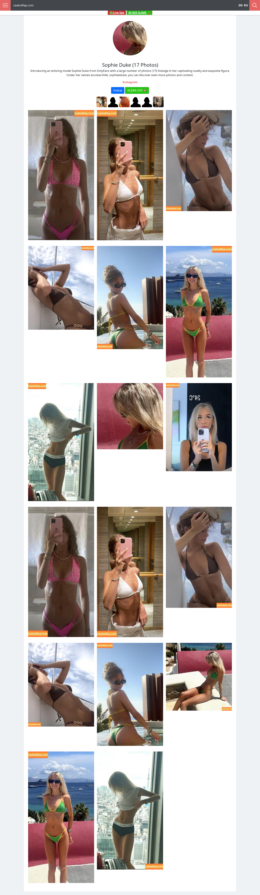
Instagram (130, 82)
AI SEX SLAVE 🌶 (139, 13)
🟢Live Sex (116, 13)
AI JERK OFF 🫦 (137, 90)
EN (240, 5)
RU (246, 5)
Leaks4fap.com (23, 5)
